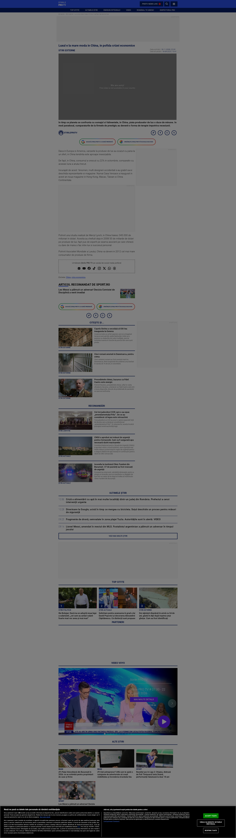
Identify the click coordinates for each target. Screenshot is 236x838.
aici (79, 826)
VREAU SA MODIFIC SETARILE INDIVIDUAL (211, 823)
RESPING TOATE (211, 830)
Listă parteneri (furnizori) (111, 821)
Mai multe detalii (45, 817)
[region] (118, 822)
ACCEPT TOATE (211, 816)
